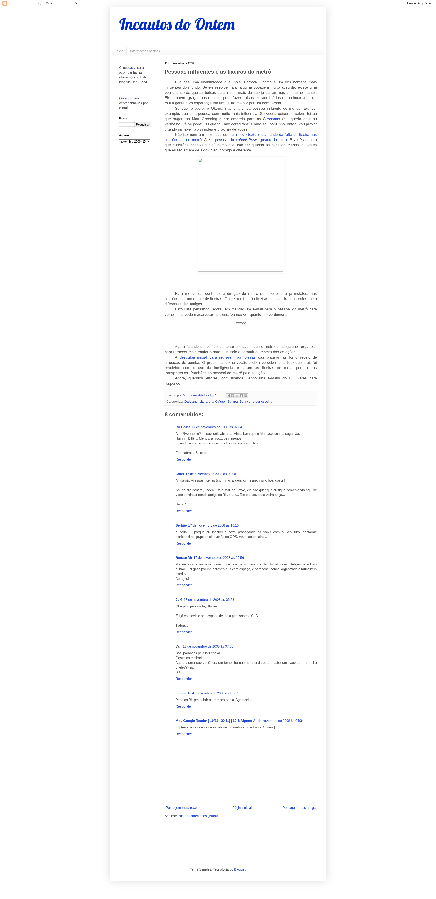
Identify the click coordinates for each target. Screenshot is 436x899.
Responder (184, 459)
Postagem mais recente (183, 808)
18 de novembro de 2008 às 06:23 (209, 600)
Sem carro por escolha (256, 401)
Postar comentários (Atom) (198, 816)
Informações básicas (145, 51)
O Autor (220, 401)
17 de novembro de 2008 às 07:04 (217, 427)
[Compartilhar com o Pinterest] (245, 395)
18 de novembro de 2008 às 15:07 (213, 693)
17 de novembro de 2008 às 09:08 (211, 474)
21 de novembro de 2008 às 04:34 (278, 721)
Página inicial (242, 808)
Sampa (233, 401)
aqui (132, 67)
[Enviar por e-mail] (228, 395)
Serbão (181, 525)
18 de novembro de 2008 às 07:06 (208, 646)
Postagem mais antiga (299, 808)
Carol (180, 474)
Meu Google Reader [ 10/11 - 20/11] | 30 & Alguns (214, 721)
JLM (179, 600)
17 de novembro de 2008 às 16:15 (213, 525)
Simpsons (271, 119)
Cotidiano (191, 401)
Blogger (239, 869)
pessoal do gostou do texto (251, 140)
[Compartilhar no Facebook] (241, 395)
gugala (181, 693)
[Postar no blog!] (232, 395)
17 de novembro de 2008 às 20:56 (218, 558)
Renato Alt (184, 558)
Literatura (206, 401)
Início (119, 51)
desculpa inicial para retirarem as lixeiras (218, 357)
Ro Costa (183, 427)
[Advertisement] (218, 832)
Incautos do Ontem (177, 24)
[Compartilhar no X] (237, 395)
